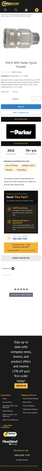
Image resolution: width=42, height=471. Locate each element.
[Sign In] (26, 10)
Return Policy (27, 402)
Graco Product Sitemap (30, 399)
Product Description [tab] (21, 258)
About (5, 399)
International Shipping (30, 409)
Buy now (21, 107)
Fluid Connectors (14, 14)
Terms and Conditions (30, 413)
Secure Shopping (28, 406)
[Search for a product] (16, 10)
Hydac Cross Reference (10, 420)
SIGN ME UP (21, 386)
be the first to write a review (21, 295)
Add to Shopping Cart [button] (21, 113)
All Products (4, 14)
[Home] (11, 3)
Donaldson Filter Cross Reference (10, 406)
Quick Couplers (5, 16)
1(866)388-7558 (22, 455)
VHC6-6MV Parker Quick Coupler (21, 16)
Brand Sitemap (8, 411)
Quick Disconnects (26, 14)
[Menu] (5, 10)
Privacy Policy (7, 402)
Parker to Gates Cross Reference (10, 415)
